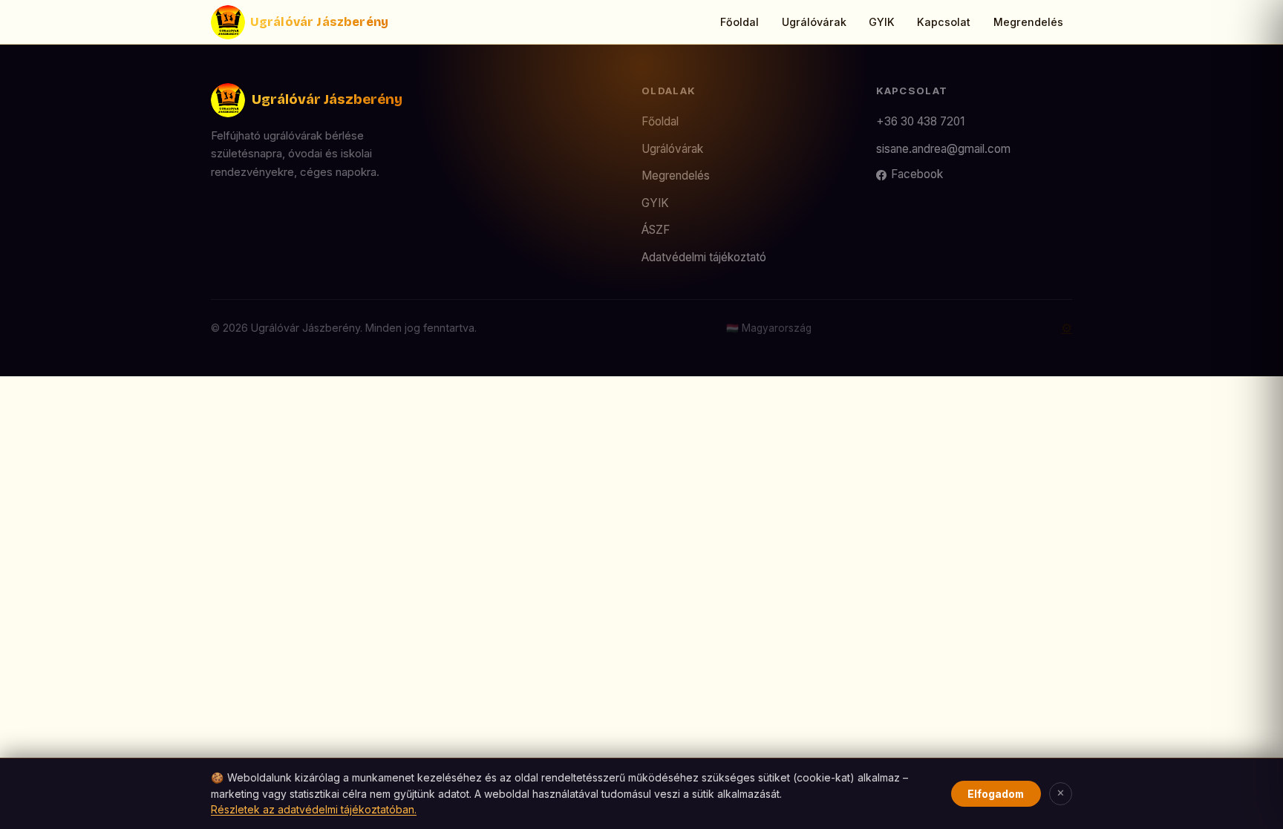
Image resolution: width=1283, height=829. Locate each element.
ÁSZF (656, 230)
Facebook (917, 174)
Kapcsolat (943, 22)
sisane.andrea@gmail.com (943, 149)
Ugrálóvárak (814, 22)
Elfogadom (995, 793)
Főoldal (739, 22)
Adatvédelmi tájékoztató (704, 257)
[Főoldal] (228, 22)
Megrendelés (1028, 22)
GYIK (882, 22)
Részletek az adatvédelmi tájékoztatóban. (314, 809)
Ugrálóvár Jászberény (319, 22)
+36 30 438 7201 (920, 121)
